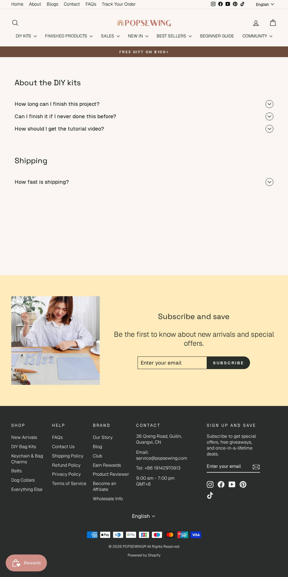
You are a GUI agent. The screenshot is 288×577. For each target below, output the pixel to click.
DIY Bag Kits (23, 447)
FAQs (91, 4)
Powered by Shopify (144, 555)
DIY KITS (24, 36)
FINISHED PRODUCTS (66, 36)
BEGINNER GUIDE (217, 36)
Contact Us (63, 447)
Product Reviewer (111, 474)
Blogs (52, 4)
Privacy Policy (66, 474)
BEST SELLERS (172, 36)
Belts (16, 471)
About (35, 4)
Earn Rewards (107, 465)
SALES (108, 36)
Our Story (102, 437)
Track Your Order (119, 4)
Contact (72, 4)
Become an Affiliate (104, 486)
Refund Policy (66, 465)
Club (97, 456)
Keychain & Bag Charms (27, 459)
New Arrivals (24, 437)
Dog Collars (23, 480)
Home (17, 4)
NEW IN (136, 36)
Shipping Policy (67, 456)
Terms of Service (69, 483)
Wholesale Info (108, 499)
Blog (97, 447)
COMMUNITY (255, 36)
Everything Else (26, 489)
